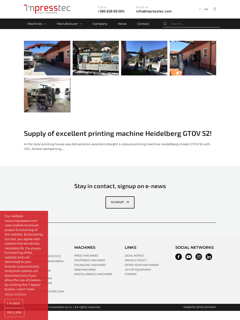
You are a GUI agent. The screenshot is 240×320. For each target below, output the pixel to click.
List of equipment (138, 269)
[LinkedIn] (209, 256)
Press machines (86, 255)
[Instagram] (198, 256)
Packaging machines (90, 265)
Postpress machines (89, 260)
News (122, 24)
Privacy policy (136, 260)
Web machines (85, 269)
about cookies (15, 294)
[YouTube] (188, 256)
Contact (143, 24)
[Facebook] (178, 256)
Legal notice (134, 255)
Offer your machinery (142, 265)
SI (200, 9)
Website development (199, 307)
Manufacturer (67, 24)
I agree (13, 303)
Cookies (131, 274)
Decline (14, 312)
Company (100, 24)
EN (206, 9)
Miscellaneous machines (93, 274)
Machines (34, 24)
